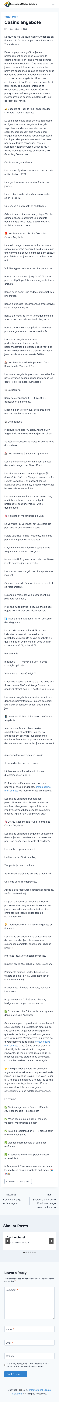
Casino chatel (16, 1237)
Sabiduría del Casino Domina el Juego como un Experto (44, 1201)
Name (10, 1329)
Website (10, 1356)
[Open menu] (53, 4)
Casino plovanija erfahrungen (12, 1199)
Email (9, 1342)
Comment (12, 1290)
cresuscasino (11, 17)
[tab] (24, 1252)
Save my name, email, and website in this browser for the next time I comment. (28, 1365)
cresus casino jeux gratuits (18, 1181)
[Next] (51, 1241)
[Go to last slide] (7, 1241)
